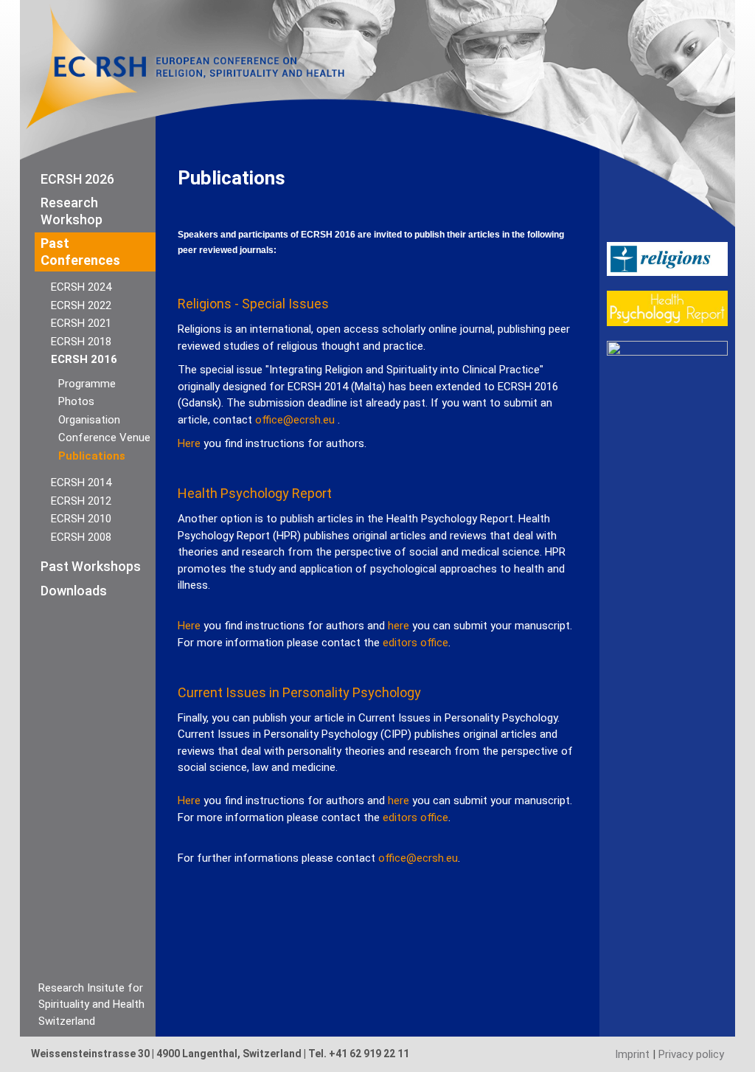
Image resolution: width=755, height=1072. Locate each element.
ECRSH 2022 (81, 305)
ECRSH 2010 (81, 518)
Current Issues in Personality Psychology (299, 692)
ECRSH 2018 (81, 341)
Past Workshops (91, 566)
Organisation (89, 419)
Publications (91, 456)
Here (189, 443)
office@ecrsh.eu (295, 419)
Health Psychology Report (255, 493)
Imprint (632, 1054)
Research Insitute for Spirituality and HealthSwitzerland (91, 1004)
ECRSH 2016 (84, 359)
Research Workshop (71, 211)
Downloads (74, 590)
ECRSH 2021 (81, 323)
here (398, 625)
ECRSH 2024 (81, 287)
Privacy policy (691, 1054)
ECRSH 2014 (81, 482)
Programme (87, 383)
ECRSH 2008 (81, 537)
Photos (76, 401)
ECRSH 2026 (77, 179)
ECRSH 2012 (81, 501)
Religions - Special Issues (253, 303)
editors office (415, 642)
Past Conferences (80, 251)
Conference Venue (104, 437)
